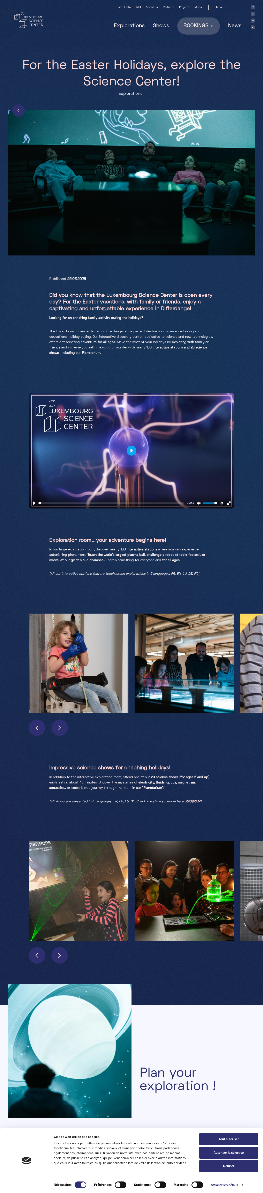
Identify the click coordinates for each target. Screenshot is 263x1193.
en (216, 7)
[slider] (111, 503)
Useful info (124, 7)
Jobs (198, 7)
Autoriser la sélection (228, 1152)
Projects (184, 7)
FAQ (138, 7)
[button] (37, 728)
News (234, 25)
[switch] (120, 1184)
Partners (168, 7)
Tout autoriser (229, 1139)
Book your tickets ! (166, 1121)
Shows (161, 25)
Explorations (129, 25)
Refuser (228, 1166)
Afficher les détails (224, 1185)
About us (152, 7)
